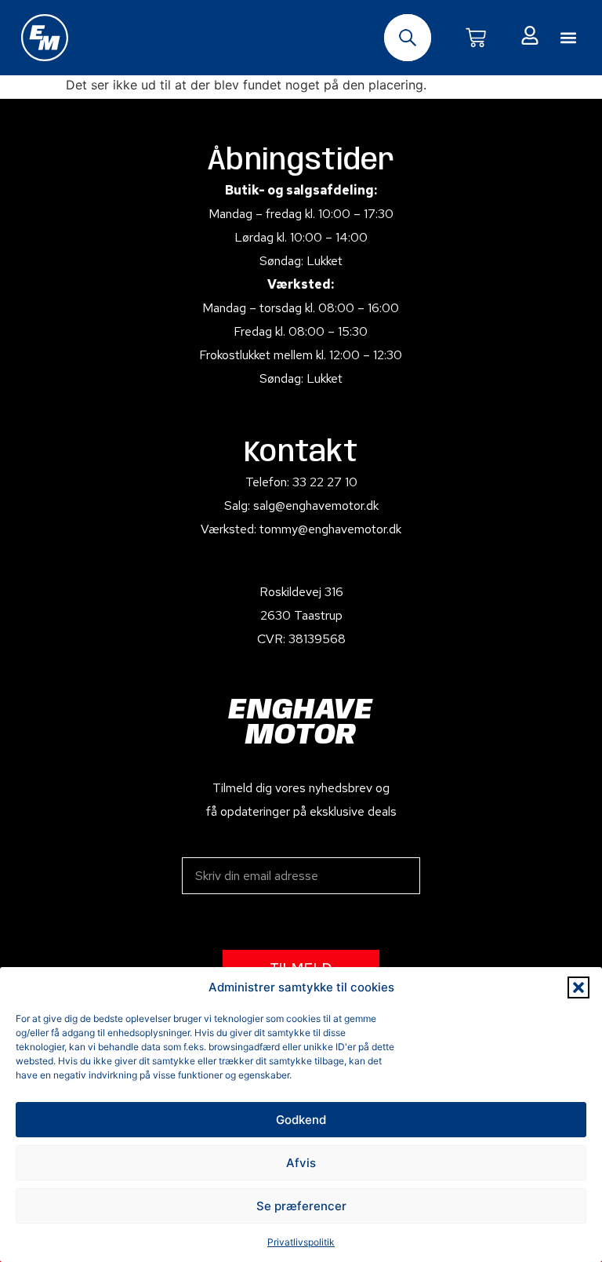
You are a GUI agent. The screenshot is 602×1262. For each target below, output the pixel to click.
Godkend (301, 1119)
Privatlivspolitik (301, 1242)
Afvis (301, 1162)
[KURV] (476, 37)
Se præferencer (301, 1205)
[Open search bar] (407, 37)
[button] (578, 987)
